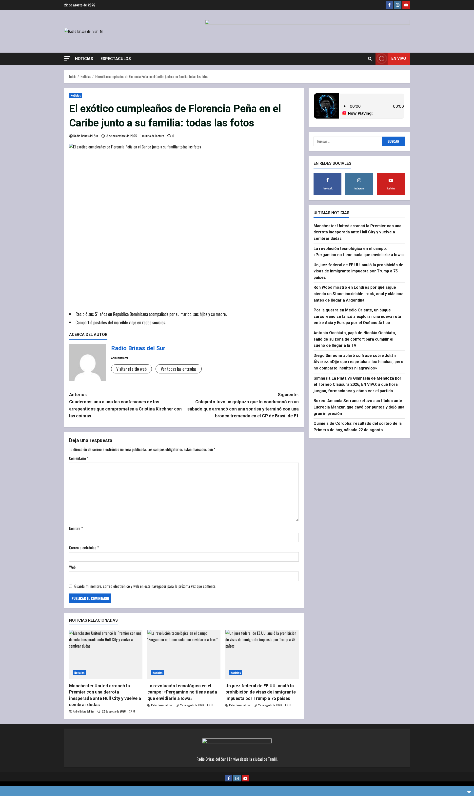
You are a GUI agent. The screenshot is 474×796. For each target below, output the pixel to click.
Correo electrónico (84, 548)
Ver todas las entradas (179, 369)
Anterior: (125, 405)
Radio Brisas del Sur (85, 135)
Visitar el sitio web (131, 369)
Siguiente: (243, 405)
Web (72, 567)
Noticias (84, 58)
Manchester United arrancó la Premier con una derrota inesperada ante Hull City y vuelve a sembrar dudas (357, 232)
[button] (67, 58)
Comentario (78, 458)
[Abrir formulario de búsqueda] (370, 58)
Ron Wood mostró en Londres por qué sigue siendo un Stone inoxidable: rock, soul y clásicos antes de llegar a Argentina (358, 293)
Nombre (76, 528)
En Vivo (398, 58)
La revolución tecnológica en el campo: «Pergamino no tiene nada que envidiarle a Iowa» (182, 692)
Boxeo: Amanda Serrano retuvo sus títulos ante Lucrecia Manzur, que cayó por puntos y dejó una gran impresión (359, 407)
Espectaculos (115, 58)
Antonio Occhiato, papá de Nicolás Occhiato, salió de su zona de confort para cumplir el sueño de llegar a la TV (355, 338)
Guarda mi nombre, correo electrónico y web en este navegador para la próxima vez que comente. (145, 586)
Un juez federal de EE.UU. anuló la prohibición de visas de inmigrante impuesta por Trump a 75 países (260, 692)
